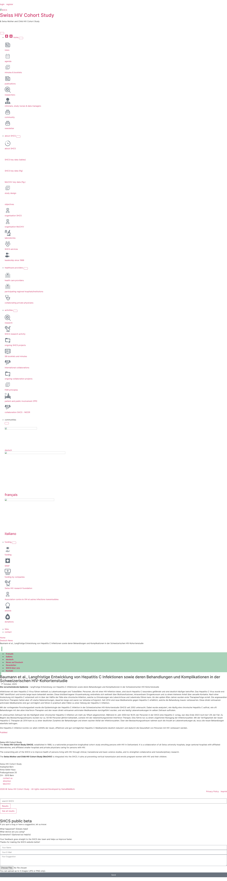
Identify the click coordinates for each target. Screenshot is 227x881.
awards (8, 610)
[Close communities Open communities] (7, 423)
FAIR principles (11, 390)
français (11, 495)
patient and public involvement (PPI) (21, 401)
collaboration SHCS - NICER (17, 412)
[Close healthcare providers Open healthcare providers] (26, 268)
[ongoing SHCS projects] (8, 340)
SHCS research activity (15, 334)
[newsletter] (8, 123)
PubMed (3, 732)
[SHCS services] (8, 244)
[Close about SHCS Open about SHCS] (18, 136)
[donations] (8, 617)
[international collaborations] (8, 362)
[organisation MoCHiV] (8, 222)
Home (2, 637)
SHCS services (11, 249)
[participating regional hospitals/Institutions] (8, 286)
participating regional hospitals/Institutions (24, 291)
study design (10, 193)
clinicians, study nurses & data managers (23, 106)
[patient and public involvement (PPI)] (8, 396)
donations (9, 622)
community (10, 117)
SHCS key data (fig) (14, 171)
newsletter (9, 128)
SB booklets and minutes (16, 356)
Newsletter (11, 665)
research (8, 323)
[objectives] (8, 199)
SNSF (7, 566)
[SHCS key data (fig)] (8, 166)
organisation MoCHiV (14, 226)
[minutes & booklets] (8, 67)
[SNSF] (8, 561)
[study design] (8, 188)
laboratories (10, 238)
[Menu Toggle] (2, 33)
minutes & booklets (13, 72)
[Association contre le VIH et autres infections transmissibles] (8, 594)
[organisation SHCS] (8, 210)
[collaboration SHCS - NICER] (8, 407)
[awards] (8, 605)
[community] (8, 112)
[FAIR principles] (8, 385)
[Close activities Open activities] (15, 311)
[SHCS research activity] (8, 329)
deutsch (8, 450)
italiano (10, 534)
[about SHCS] (8, 143)
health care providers (14, 280)
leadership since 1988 (14, 260)
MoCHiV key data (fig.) (15, 182)
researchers (10, 95)
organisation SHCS (13, 215)
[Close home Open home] (21, 38)
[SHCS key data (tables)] (8, 154)
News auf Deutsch (14, 662)
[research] (8, 318)
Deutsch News (6, 640)
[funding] (8, 550)
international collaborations (17, 367)
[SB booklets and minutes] (8, 351)
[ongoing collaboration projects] (8, 374)
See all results (8, 811)
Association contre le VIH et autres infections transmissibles (32, 599)
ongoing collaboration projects (18, 379)
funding (8, 554)
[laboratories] (8, 233)
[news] (8, 45)
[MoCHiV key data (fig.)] (8, 177)
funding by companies (15, 577)
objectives (9, 204)
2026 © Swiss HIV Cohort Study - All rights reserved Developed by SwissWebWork (37, 789)
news (7, 50)
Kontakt (9, 671)
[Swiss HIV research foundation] (8, 583)
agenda (8, 61)
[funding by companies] (8, 572)
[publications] (8, 79)
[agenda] (8, 56)
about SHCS (10, 148)
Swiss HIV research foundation (18, 588)
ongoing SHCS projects (15, 345)
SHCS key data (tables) (15, 159)
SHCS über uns (13, 668)
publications (10, 83)
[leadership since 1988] (8, 255)
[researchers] (8, 90)
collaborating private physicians (19, 303)
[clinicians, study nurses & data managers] (8, 101)
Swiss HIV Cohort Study (27, 15)
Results (5, 806)
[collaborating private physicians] (8, 298)
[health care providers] (8, 275)
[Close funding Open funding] (14, 543)
